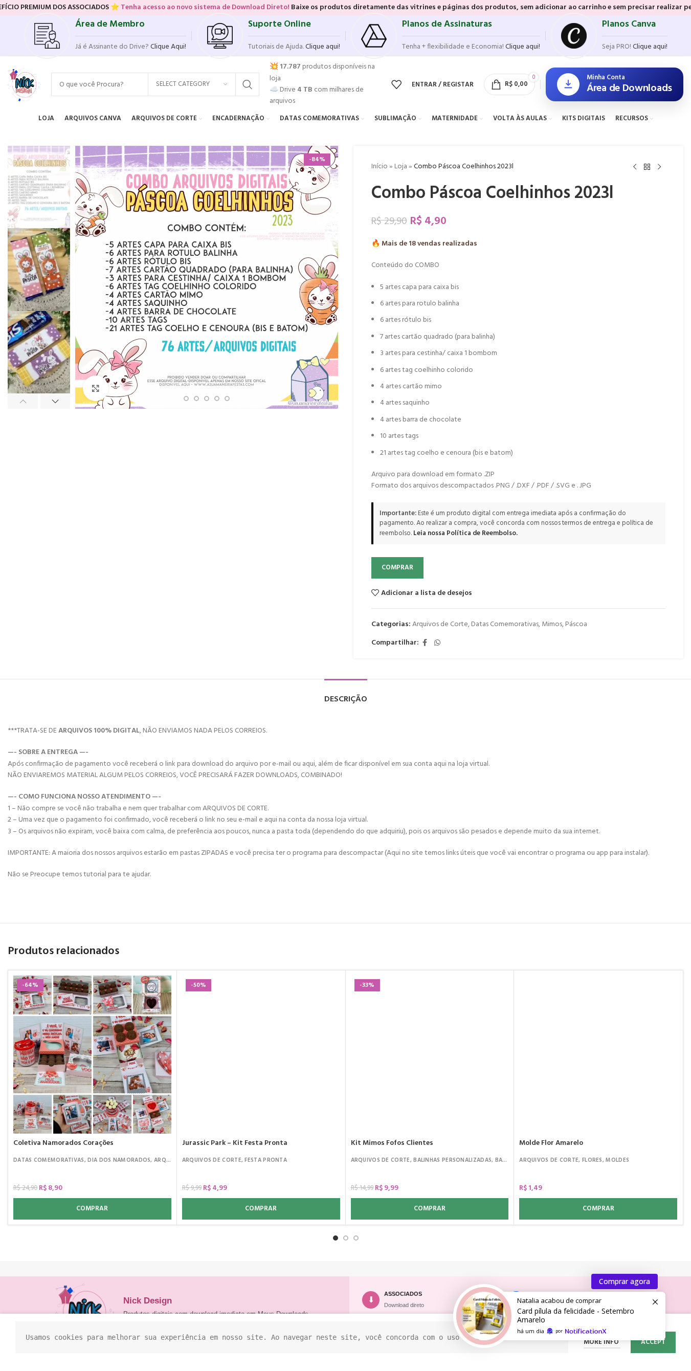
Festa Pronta (265, 1160)
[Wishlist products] (396, 84)
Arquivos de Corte (440, 624)
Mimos (552, 624)
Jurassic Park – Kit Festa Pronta (234, 1143)
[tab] (345, 694)
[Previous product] (635, 167)
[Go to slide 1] (335, 1238)
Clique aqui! (650, 47)
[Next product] (659, 167)
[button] (23, 401)
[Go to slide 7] (227, 398)
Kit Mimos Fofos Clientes (392, 1143)
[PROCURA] (247, 84)
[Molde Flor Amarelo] (598, 1055)
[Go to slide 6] (216, 398)
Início (379, 166)
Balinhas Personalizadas (452, 1160)
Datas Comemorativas (505, 624)
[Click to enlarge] (95, 388)
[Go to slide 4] (196, 398)
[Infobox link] (105, 36)
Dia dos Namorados (118, 1160)
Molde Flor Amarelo (551, 1143)
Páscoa (576, 624)
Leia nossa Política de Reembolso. (465, 533)
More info (602, 1342)
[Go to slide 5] (206, 398)
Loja (400, 166)
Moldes (617, 1160)
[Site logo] (24, 85)
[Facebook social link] (425, 643)
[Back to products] (647, 167)
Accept (653, 1342)
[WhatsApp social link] (437, 643)
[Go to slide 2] (345, 1238)
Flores (592, 1160)
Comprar (397, 567)
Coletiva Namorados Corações (63, 1143)
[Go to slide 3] (186, 398)
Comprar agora (624, 1281)
